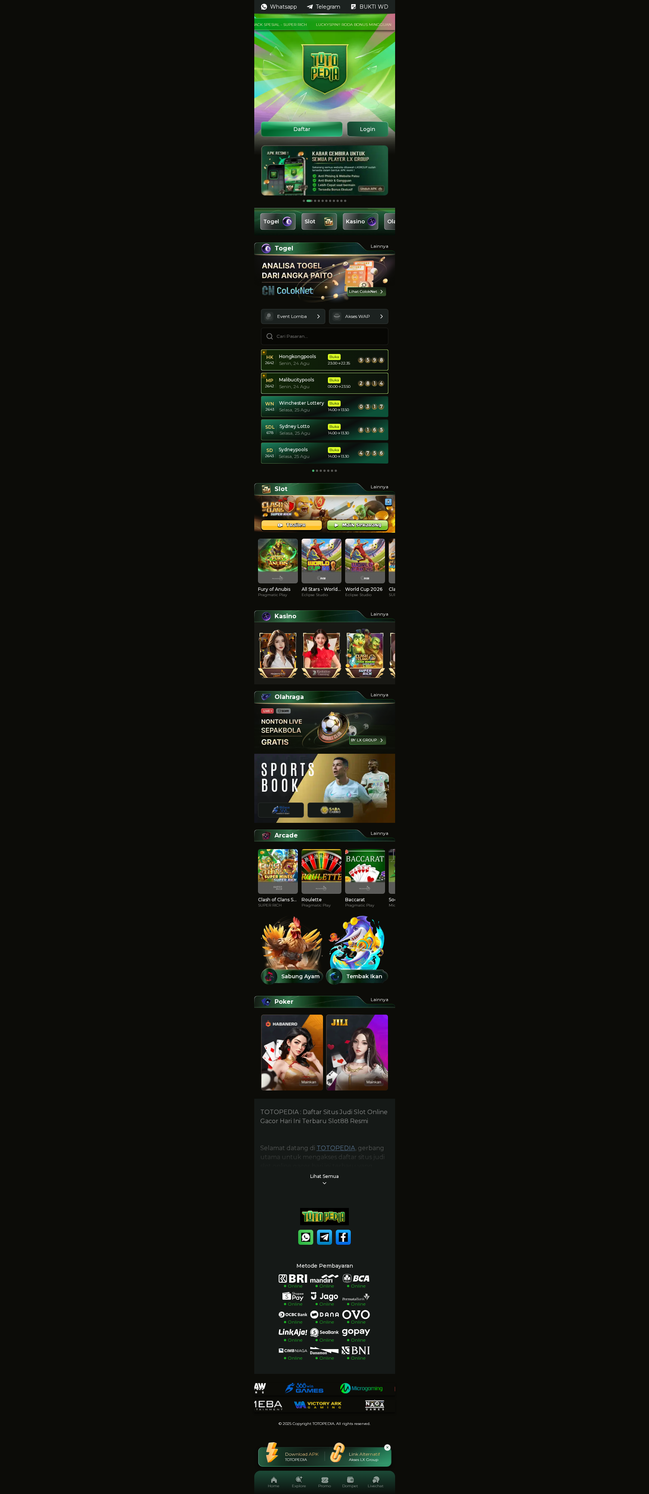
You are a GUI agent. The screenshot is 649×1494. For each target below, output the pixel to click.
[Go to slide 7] (330, 201)
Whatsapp (283, 6)
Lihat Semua (324, 1176)
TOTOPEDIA (336, 1148)
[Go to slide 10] (341, 201)
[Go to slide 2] (307, 201)
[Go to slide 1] (304, 201)
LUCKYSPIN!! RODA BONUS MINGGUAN (329, 24)
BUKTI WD (373, 6)
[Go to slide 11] (345, 201)
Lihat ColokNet (363, 291)
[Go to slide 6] (326, 201)
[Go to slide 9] (338, 201)
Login (367, 129)
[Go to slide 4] (319, 201)
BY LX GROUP (364, 740)
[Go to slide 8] (334, 201)
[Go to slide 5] (322, 201)
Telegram (328, 6)
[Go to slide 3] (313, 201)
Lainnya (379, 246)
